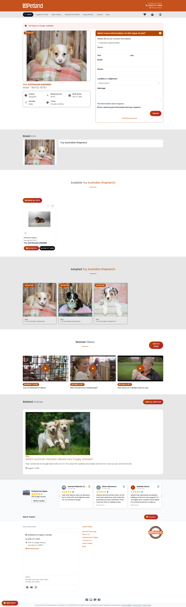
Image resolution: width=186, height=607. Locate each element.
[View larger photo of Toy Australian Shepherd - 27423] (48, 206)
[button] (161, 496)
